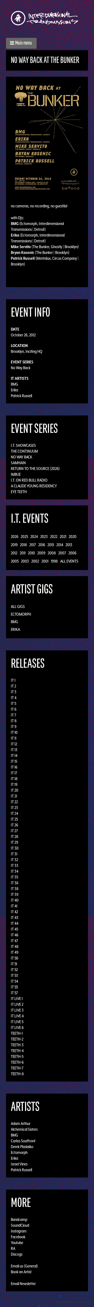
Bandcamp (19, 1219)
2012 (14, 553)
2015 (50, 544)
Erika (14, 390)
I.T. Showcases (23, 445)
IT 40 (15, 900)
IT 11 (13, 738)
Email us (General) (24, 1266)
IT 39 (14, 894)
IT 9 (13, 726)
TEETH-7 (17, 1068)
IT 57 (14, 992)
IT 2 (13, 686)
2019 (14, 544)
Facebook (18, 1236)
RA (13, 1248)
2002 (35, 561)
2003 (25, 561)
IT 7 (13, 715)
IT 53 (14, 975)
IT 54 (14, 981)
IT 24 (14, 813)
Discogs (16, 1254)
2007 (62, 553)
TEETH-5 (17, 1056)
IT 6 (13, 709)
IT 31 (14, 853)
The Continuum (24, 451)
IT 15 (14, 761)
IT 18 (14, 778)
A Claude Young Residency (34, 485)
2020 (72, 536)
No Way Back (20, 367)
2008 (52, 553)
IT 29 (14, 842)
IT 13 (14, 749)
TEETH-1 (17, 1033)
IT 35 (14, 877)
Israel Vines (19, 1164)
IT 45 (14, 929)
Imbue (16, 474)
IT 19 (14, 784)
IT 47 (14, 940)
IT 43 (14, 917)
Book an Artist (21, 1271)
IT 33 (14, 865)
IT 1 (13, 680)
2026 (14, 536)
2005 (15, 561)
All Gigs (18, 606)
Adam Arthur (20, 1123)
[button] (21, 43)
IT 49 (14, 952)
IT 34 (14, 871)
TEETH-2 (17, 1039)
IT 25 (14, 819)
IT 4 (13, 697)
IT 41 (14, 906)
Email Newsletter (23, 1283)
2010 (31, 553)
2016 (41, 544)
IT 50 (14, 958)
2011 (23, 553)
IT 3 (13, 691)
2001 (44, 561)
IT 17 (14, 772)
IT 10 (14, 732)
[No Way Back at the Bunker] (47, 137)
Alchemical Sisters (24, 1129)
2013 (69, 544)
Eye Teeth (19, 491)
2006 (72, 553)
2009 (41, 553)
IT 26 (14, 825)
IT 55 (14, 987)
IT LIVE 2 (17, 1004)
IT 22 (14, 801)
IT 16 (14, 767)
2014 (59, 544)
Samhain (18, 462)
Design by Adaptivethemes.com (72, 1302)
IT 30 (15, 848)
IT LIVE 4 (17, 1016)
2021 (63, 536)
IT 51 (14, 963)
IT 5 (13, 703)
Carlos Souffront (23, 1140)
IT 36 (14, 882)
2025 (24, 536)
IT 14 (14, 755)
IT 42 (14, 911)
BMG (14, 384)
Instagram (19, 1231)
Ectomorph (21, 614)
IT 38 (15, 888)
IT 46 (14, 935)
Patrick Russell (21, 395)
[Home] (47, 18)
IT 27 (14, 830)
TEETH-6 (17, 1062)
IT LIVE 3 (17, 1010)
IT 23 (14, 807)
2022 (53, 536)
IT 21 (14, 796)
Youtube (17, 1242)
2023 (44, 536)
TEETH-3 (17, 1044)
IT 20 (14, 790)
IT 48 (15, 946)
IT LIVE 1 (17, 998)
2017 (32, 544)
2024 (34, 536)
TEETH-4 (17, 1050)
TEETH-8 (17, 1073)
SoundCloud (20, 1225)
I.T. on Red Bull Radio (29, 480)
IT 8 (14, 720)
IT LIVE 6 (17, 1027)
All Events (69, 561)
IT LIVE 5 (17, 1021)
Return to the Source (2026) (35, 468)
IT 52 (14, 969)
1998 (54, 561)
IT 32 (14, 859)
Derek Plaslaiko (22, 1146)
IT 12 (14, 744)
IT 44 (14, 923)
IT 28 (14, 836)
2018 (23, 544)
